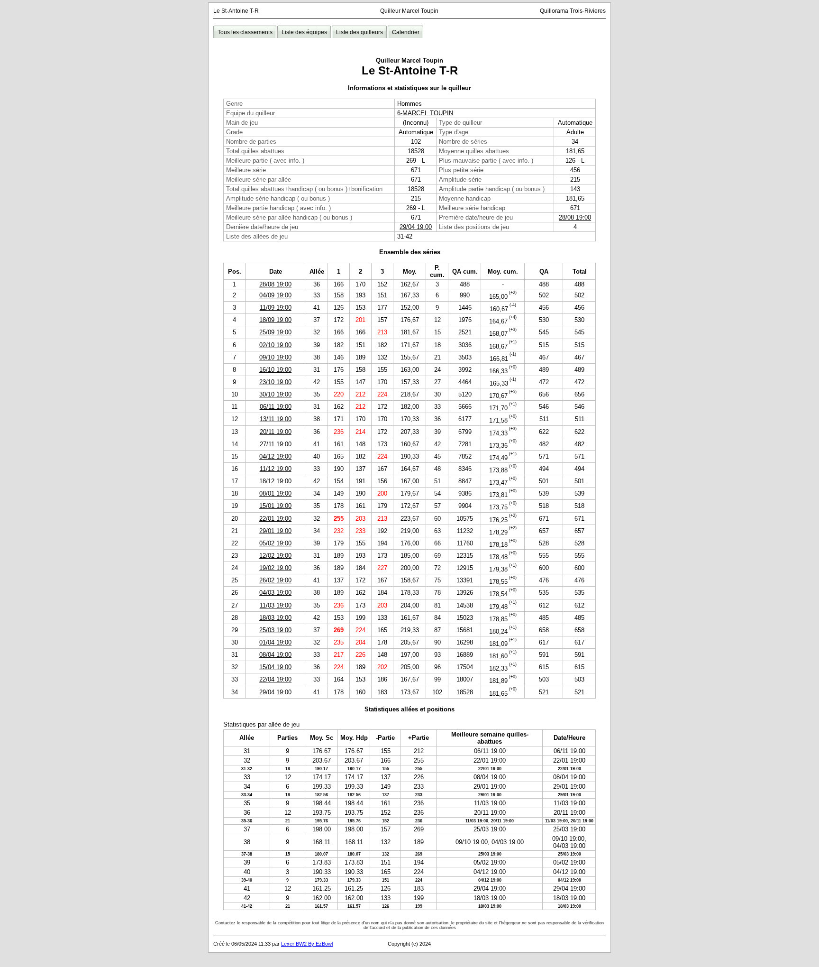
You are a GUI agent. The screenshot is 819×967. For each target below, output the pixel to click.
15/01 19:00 (275, 505)
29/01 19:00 (275, 530)
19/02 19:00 (275, 567)
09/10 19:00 (275, 357)
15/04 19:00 (275, 667)
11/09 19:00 (275, 307)
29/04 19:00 (416, 226)
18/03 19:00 (275, 617)
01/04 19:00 (275, 642)
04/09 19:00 (275, 295)
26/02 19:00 (275, 580)
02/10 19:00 (275, 345)
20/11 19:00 (275, 431)
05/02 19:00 (275, 543)
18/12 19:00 (275, 481)
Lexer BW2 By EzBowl (307, 944)
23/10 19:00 (275, 382)
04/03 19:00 (275, 592)
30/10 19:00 (275, 394)
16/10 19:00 (275, 369)
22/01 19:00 (275, 518)
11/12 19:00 (275, 468)
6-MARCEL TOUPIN (425, 113)
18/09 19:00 (275, 319)
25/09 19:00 (275, 332)
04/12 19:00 (275, 456)
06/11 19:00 (275, 406)
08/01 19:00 (275, 493)
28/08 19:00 (575, 217)
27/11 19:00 (275, 444)
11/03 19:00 (275, 605)
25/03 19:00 (275, 630)
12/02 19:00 (275, 555)
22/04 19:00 (275, 679)
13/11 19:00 (275, 419)
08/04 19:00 (275, 654)
